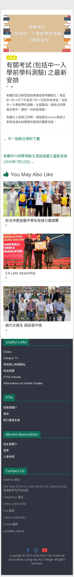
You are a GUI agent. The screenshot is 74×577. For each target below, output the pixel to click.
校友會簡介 (10, 444)
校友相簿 (8, 370)
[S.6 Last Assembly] (37, 236)
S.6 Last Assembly (20, 273)
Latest (11, 57)
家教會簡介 (10, 407)
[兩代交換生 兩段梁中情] (37, 288)
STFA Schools (12, 377)
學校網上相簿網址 (14, 364)
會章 (6, 414)
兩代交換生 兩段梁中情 (23, 325)
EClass (7, 352)
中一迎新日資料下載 (21, 138)
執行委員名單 (11, 420)
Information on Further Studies (23, 383)
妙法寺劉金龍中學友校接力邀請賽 (32, 220)
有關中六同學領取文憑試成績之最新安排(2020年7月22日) (35, 159)
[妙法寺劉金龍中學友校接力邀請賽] (37, 183)
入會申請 (8, 456)
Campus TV (10, 358)
